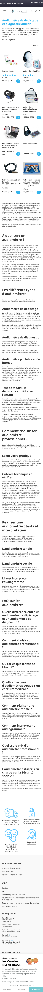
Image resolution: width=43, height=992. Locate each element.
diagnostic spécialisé (9, 226)
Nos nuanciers (8, 871)
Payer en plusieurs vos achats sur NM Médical (20, 903)
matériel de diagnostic (24, 789)
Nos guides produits (10, 906)
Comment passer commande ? (14, 894)
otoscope (6, 278)
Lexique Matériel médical (12, 875)
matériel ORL (6, 280)
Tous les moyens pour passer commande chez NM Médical (20, 899)
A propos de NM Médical (12, 868)
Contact (5, 888)
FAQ (3, 891)
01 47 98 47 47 (7, 926)
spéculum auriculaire (20, 278)
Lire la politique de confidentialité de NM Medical (18, 982)
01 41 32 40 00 (7, 921)
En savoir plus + (8, 40)
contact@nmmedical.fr (9, 937)
